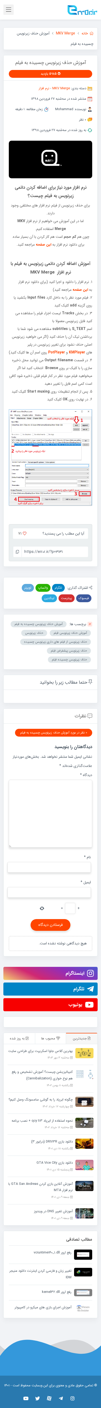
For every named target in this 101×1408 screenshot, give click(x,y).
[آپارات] (49, 1398)
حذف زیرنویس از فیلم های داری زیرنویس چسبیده (55, 641)
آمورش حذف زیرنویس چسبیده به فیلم (39, 624)
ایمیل (86, 882)
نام (87, 857)
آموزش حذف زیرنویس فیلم (70, 632)
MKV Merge (61, 88)
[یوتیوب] (26, 1398)
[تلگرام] (61, 1398)
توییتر (27, 587)
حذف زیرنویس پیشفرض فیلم (69, 650)
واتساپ (43, 587)
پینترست (66, 598)
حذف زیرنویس (34, 632)
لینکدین (49, 598)
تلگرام (58, 587)
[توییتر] (37, 1398)
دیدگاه (86, 775)
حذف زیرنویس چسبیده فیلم (69, 659)
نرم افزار (44, 88)
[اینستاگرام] (72, 1398)
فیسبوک (84, 598)
